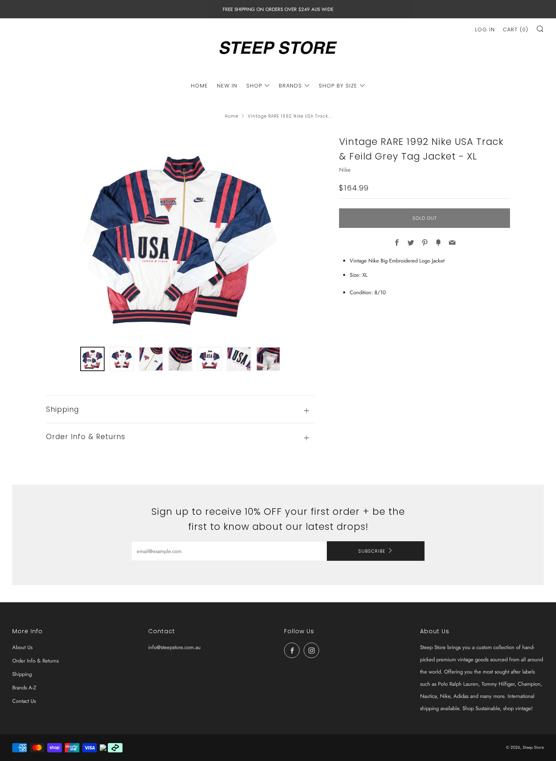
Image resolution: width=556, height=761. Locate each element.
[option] (180, 235)
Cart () (515, 29)
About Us (22, 647)
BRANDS (290, 86)
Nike (344, 170)
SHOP (254, 86)
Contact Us (24, 701)
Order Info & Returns (35, 661)
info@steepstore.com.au (174, 647)
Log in (485, 29)
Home (231, 116)
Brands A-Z (24, 687)
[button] (92, 359)
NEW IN (227, 86)
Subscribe (371, 551)
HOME (199, 86)
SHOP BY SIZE (338, 86)
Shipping (22, 674)
